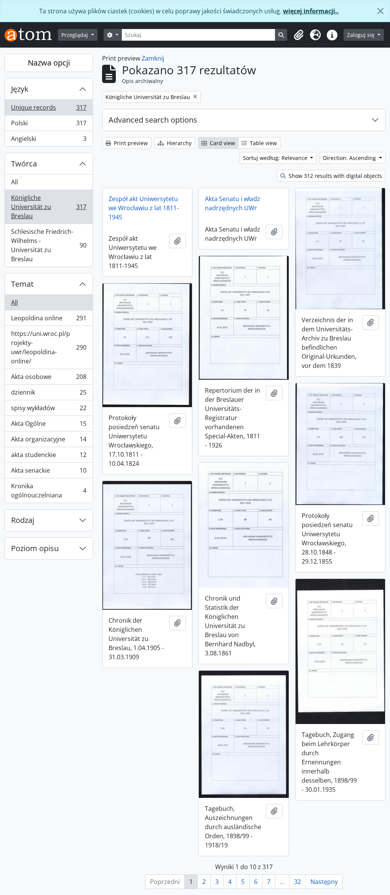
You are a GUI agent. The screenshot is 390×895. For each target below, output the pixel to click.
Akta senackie (48, 472)
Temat (22, 284)
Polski (48, 125)
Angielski (48, 140)
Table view (262, 143)
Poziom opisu (35, 548)
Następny (324, 881)
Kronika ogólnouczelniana (48, 490)
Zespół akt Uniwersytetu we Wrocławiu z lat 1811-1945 (144, 208)
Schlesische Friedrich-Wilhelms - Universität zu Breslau (48, 245)
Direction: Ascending (350, 157)
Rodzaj (22, 520)
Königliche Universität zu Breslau (48, 206)
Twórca (24, 163)
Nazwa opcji (49, 63)
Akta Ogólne (48, 425)
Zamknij (153, 58)
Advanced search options (153, 120)
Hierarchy (178, 143)
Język (20, 89)
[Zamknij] (380, 11)
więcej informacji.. (311, 11)
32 (297, 881)
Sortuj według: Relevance (276, 157)
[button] (298, 35)
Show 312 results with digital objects (334, 175)
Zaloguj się (361, 34)
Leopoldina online (48, 320)
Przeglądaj (75, 34)
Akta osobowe (48, 378)
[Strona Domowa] (31, 35)
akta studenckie (48, 457)
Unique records (48, 109)
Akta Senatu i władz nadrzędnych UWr (232, 203)
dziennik (48, 394)
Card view (221, 143)
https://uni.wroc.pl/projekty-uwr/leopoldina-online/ (48, 347)
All (14, 182)
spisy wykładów (48, 410)
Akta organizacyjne (48, 441)
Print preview (130, 143)
